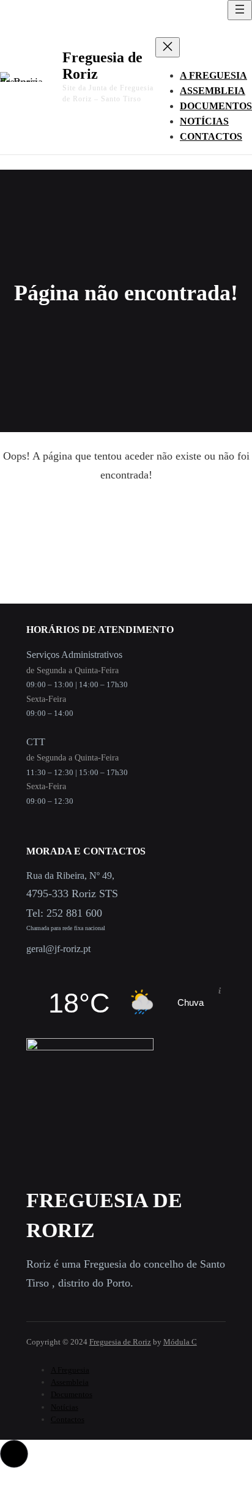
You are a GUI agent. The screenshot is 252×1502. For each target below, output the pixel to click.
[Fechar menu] (167, 47)
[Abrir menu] (240, 10)
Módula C (180, 1341)
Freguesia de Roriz (120, 1341)
